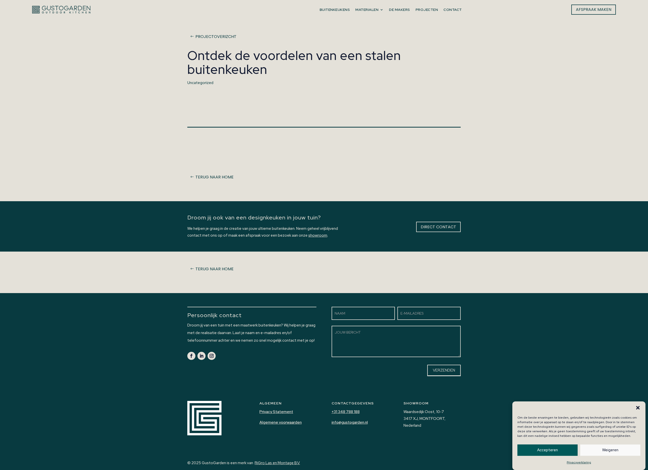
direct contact (438, 227)
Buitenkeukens (334, 9)
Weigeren (610, 450)
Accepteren (547, 450)
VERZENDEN (444, 370)
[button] (637, 407)
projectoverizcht (215, 36)
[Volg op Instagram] (212, 356)
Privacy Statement (276, 411)
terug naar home (214, 177)
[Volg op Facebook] (191, 356)
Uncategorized (200, 82)
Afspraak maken (593, 9)
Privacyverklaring (579, 462)
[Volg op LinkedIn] (201, 356)
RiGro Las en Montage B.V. (277, 462)
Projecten (426, 9)
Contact (452, 9)
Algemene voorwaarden (280, 422)
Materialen (366, 9)
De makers (399, 9)
